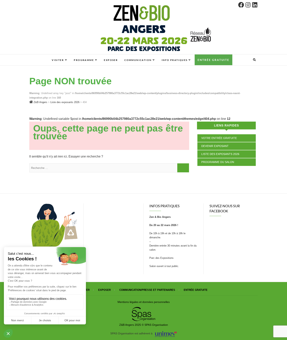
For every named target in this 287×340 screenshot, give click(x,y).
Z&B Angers (44, 56)
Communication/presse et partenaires (147, 289)
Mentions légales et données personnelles (144, 302)
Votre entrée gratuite (219, 138)
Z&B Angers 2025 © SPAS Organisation (143, 324)
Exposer (111, 60)
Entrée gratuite (213, 59)
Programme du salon (217, 162)
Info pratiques (175, 60)
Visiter (58, 60)
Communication (138, 60)
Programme (84, 60)
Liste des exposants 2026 (220, 154)
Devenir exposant (215, 146)
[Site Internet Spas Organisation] (143, 309)
